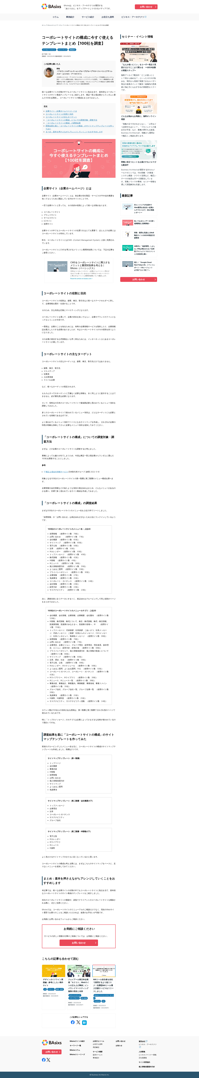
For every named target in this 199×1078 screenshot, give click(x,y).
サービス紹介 (88, 17)
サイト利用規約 (144, 1062)
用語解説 (96, 1047)
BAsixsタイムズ (52, 25)
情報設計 (72, 50)
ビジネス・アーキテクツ (132, 17)
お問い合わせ (146, 7)
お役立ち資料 (108, 17)
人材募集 (142, 1052)
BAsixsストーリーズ (77, 1054)
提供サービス (97, 1055)
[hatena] (84, 1022)
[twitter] (78, 1021)
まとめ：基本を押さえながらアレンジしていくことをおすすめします (74, 132)
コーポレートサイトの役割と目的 (59, 114)
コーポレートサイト (49, 50)
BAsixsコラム (75, 1050)
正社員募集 (143, 1058)
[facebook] (73, 1021)
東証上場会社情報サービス (57, 472)
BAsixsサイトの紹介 (77, 1041)
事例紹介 (70, 17)
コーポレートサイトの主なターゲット (61, 117)
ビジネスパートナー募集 (148, 1055)
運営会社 (142, 1041)
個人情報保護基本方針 (147, 1067)
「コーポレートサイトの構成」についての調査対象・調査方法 (71, 120)
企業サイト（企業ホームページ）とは (61, 111)
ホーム (44, 25)
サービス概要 (97, 1052)
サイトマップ (62, 50)
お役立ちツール (98, 1041)
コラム (56, 17)
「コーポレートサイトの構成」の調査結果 (63, 123)
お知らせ (119, 1045)
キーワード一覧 (75, 1045)
